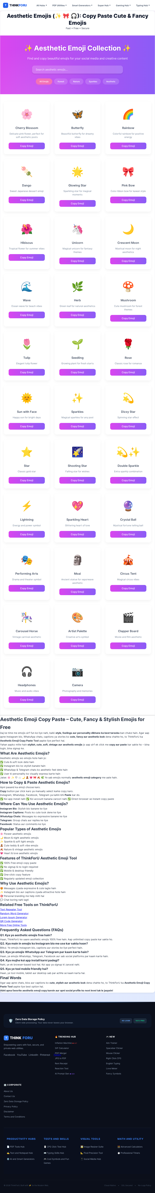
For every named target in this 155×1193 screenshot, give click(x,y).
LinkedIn (33, 1054)
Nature (76, 81)
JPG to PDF (60, 1058)
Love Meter (111, 1068)
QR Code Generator (11, 921)
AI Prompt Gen (65, 1073)
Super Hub (104, 5)
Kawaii (61, 81)
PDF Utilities (59, 5)
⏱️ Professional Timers (128, 1153)
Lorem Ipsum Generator (13, 917)
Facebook (9, 1054)
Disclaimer (9, 1111)
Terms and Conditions (14, 1116)
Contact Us (9, 1096)
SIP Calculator (62, 1048)
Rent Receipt (61, 1063)
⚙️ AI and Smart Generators (20, 1159)
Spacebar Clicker (114, 1048)
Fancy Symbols (113, 1073)
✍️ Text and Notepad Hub (20, 1153)
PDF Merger (61, 1053)
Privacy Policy (11, 1106)
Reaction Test (61, 1068)
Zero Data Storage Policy (16, 1101)
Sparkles (93, 81)
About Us (8, 1091)
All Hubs (41, 5)
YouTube (22, 1054)
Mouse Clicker (113, 1053)
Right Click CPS (113, 1058)
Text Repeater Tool (11, 909)
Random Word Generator (14, 913)
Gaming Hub (123, 5)
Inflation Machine (66, 1043)
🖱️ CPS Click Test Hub (55, 1146)
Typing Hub (143, 5)
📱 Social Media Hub (91, 1159)
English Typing (113, 1063)
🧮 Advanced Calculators (129, 1146)
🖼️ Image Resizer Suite (92, 1146)
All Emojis (44, 81)
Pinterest (45, 1054)
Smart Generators (82, 5)
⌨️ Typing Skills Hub (54, 1153)
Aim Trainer (111, 1043)
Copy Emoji (26, 145)
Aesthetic (110, 81)
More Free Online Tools (13, 925)
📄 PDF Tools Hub (16, 1146)
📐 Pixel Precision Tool (92, 1153)
